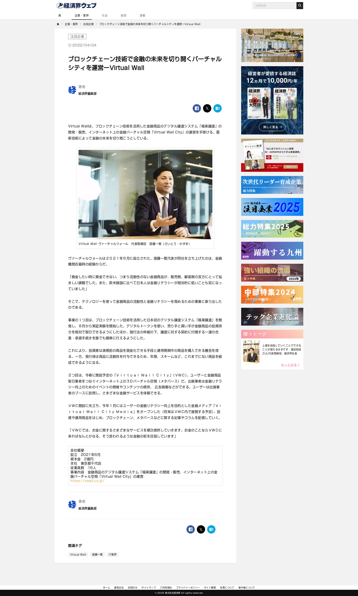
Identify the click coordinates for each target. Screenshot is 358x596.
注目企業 (77, 36)
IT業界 (112, 554)
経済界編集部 (88, 93)
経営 (123, 15)
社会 (105, 15)
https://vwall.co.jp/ (87, 480)
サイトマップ (149, 587)
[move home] (58, 24)
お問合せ (132, 587)
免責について (227, 587)
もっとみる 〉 (291, 365)
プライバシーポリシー (188, 587)
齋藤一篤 (97, 554)
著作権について (246, 587)
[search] (299, 5)
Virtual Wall (78, 554)
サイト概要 (210, 587)
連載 (142, 15)
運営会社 (119, 587)
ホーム (106, 587)
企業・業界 (82, 15)
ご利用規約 (166, 587)
